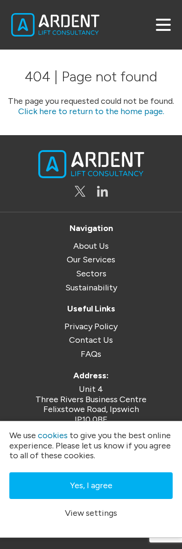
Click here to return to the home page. (91, 111)
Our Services (91, 260)
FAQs (91, 354)
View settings (91, 513)
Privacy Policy (91, 327)
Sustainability (91, 288)
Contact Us (91, 340)
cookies (53, 436)
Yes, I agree (91, 485)
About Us (91, 246)
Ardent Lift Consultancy (55, 24)
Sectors (91, 274)
